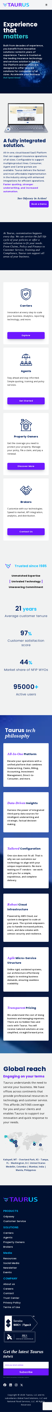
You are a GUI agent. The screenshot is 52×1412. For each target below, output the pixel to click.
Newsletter (10, 1267)
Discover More (26, 466)
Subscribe (26, 1372)
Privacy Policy (12, 1302)
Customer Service (14, 1221)
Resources (10, 1258)
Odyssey (8, 1216)
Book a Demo (39, 204)
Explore (26, 335)
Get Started (26, 400)
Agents (7, 1237)
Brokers (8, 1246)
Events (7, 1272)
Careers (8, 1288)
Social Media (11, 1263)
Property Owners (14, 1242)
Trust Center (11, 1298)
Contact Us (26, 531)
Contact (8, 1293)
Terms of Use (11, 1307)
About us (9, 1284)
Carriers (8, 1233)
